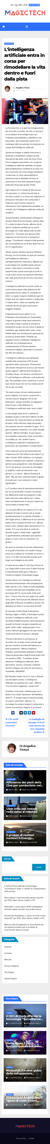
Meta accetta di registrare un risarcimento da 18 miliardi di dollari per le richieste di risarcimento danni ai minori (23, 927)
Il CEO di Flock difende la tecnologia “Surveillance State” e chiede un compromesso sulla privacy (25, 888)
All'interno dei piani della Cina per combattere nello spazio (25, 785)
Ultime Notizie (10, 979)
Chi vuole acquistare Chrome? (11, 722)
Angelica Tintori (22, 88)
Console (8, 953)
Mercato (7, 960)
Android (7, 947)
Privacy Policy (21, 1138)
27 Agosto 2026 (15, 1023)
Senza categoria (11, 966)
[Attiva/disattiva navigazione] (26, 26)
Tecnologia (9, 43)
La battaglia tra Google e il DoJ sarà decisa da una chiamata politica (36, 725)
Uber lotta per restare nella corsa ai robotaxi (21, 810)
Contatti (31, 1138)
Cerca (7, 859)
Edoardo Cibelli (33, 1023)
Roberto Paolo (33, 1050)
